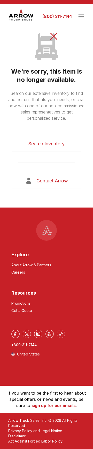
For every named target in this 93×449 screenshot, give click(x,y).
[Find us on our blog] (61, 334)
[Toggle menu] (81, 16)
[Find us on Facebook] (15, 334)
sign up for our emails (54, 405)
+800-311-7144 (24, 345)
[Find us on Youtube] (49, 334)
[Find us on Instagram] (38, 334)
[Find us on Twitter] (27, 334)
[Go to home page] (21, 14)
